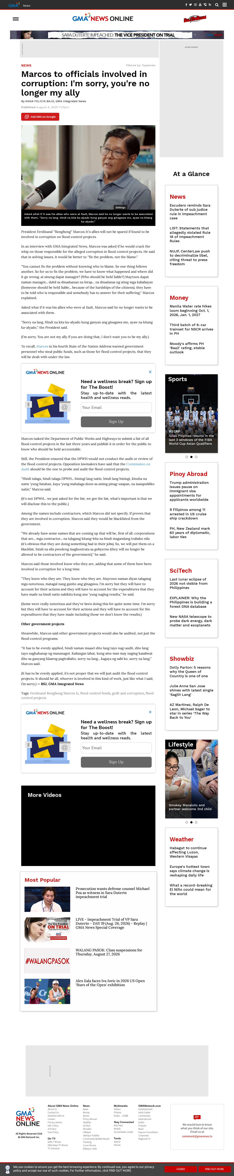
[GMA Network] (14, 4)
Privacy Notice (55, 1122)
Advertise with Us (56, 1115)
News (26, 5)
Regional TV (144, 1138)
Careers (51, 1119)
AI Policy (52, 1128)
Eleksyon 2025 (90, 1148)
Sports (86, 1115)
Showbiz (87, 1128)
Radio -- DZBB (121, 1115)
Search (117, 1141)
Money (86, 1112)
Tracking (87, 1142)
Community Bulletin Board (96, 1138)
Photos (117, 1112)
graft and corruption (128, 693)
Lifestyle (87, 1132)
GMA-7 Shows (54, 1141)
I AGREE (180, 1169)
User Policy (53, 1132)
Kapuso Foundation (148, 1132)
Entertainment (145, 1109)
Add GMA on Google (41, 117)
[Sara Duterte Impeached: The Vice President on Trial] (117, 34)
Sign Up (116, 421)
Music (141, 1128)
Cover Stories (89, 1145)
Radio (141, 1122)
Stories (117, 1145)
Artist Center (144, 1112)
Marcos (42, 346)
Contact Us (53, 1112)
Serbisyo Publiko (91, 1135)
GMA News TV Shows (58, 1145)
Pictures (142, 1125)
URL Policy (53, 1125)
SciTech (86, 1125)
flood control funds (95, 693)
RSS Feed (118, 1125)
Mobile (117, 1128)
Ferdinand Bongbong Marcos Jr (54, 693)
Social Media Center (123, 1132)
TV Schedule (54, 1148)
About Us (52, 1109)
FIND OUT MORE (214, 1169)
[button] (186, 457)
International (144, 1119)
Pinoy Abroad (90, 1119)
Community (144, 1115)
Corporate (143, 1135)
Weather (87, 1122)
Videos (117, 1109)
